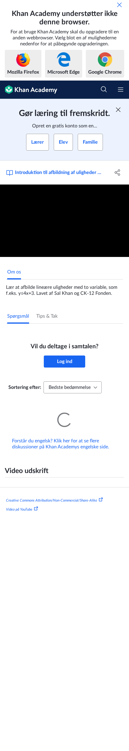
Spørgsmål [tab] (18, 316)
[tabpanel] (64, 287)
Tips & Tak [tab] (47, 316)
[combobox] (73, 387)
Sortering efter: (24, 387)
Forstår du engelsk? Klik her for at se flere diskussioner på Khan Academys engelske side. (60, 443)
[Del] (117, 172)
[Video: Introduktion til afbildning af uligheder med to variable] (64, 221)
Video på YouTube (19, 509)
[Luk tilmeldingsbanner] (118, 110)
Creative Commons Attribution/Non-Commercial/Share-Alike (51, 500)
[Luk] (119, 5)
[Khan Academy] (28, 90)
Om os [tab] (14, 272)
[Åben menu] (120, 89)
